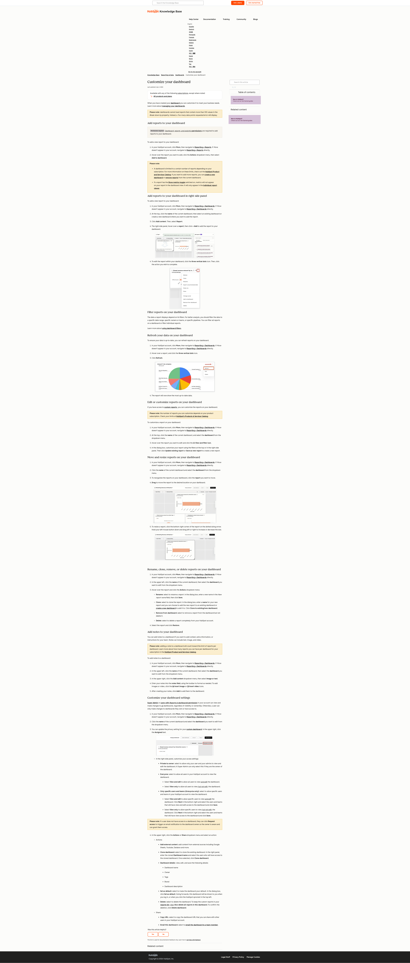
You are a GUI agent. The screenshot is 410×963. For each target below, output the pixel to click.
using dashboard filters (171, 328)
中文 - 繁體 (192, 53)
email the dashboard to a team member (202, 925)
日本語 (191, 32)
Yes (153, 934)
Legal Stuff (225, 957)
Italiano (191, 42)
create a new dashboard (166, 608)
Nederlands (192, 40)
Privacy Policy (238, 957)
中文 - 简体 (192, 67)
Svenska (191, 48)
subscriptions (183, 93)
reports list (164, 905)
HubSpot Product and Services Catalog (180, 652)
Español (191, 26)
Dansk (191, 56)
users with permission (179, 703)
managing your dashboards (173, 106)
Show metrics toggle (176, 182)
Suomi (191, 51)
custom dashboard (194, 729)
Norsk (191, 59)
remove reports (171, 178)
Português (192, 34)
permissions (183, 131)
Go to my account (194, 72)
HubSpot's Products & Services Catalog (192, 416)
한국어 (191, 61)
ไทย (190, 64)
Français (191, 37)
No (164, 934)
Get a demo (238, 3)
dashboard (175, 103)
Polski (191, 45)
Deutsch (191, 29)
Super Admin (152, 703)
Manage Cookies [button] (253, 957)
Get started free (254, 3)
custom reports (170, 407)
